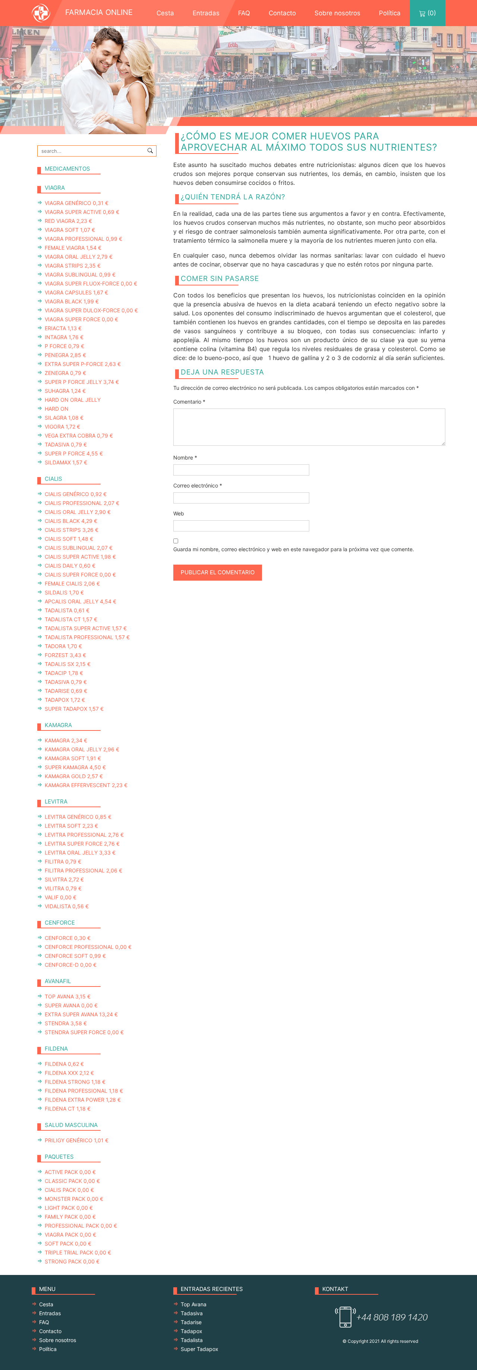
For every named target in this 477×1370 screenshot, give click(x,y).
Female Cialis (72, 583)
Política (390, 13)
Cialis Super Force (80, 574)
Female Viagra (73, 247)
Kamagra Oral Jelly (82, 749)
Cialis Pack (69, 1190)
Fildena (64, 1064)
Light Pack (69, 1208)
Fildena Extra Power (83, 1099)
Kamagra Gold (74, 776)
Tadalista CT (71, 619)
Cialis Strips (71, 530)
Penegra (65, 355)
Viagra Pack (70, 1234)
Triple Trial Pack (78, 1252)
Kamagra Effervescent (86, 785)
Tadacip (64, 673)
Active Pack (70, 1172)
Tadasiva (66, 444)
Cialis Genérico (76, 494)
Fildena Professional (84, 1091)
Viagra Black (72, 301)
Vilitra (63, 888)
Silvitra (64, 879)
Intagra (64, 337)
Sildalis (64, 592)
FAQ (244, 13)
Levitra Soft (71, 826)
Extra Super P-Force (83, 364)
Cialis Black (71, 521)
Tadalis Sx (68, 664)
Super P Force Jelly (82, 382)
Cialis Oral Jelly (78, 512)
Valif (60, 897)
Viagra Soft (70, 230)
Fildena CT (68, 1108)
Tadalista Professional (87, 637)
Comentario (189, 401)
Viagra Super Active (82, 212)
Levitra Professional (84, 834)
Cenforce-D (71, 965)
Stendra (66, 1023)
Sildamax (66, 462)
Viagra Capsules (76, 292)
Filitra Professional (83, 870)
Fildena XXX (69, 1073)
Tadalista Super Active (86, 628)
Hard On (57, 408)
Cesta (165, 13)
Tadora (63, 646)
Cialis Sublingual (79, 547)
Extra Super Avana (81, 1014)
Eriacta (63, 328)
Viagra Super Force (81, 319)
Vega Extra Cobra (79, 435)
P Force (64, 346)
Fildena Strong (75, 1082)
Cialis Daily (70, 565)
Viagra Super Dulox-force (91, 310)
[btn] (150, 150)
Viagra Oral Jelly (79, 256)
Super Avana (71, 1005)
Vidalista (67, 906)
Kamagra (66, 740)
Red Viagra (68, 221)
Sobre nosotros (337, 13)
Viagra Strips (73, 265)
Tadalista (67, 610)
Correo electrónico (197, 485)
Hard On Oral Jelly (73, 400)
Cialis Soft (69, 539)
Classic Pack (72, 1181)
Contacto (282, 13)
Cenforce (68, 938)
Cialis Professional (82, 503)
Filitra (63, 861)
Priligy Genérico (76, 1140)
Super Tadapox (74, 708)
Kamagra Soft (73, 758)
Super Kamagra (75, 767)
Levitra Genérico (78, 817)
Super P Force (74, 453)
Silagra (64, 417)
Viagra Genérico (76, 203)
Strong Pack (72, 1261)
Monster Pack (74, 1199)
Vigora (62, 426)
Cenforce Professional (88, 947)
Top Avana (68, 996)
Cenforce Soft (75, 956)
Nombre (185, 457)
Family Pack (70, 1216)
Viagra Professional (83, 239)
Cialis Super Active (80, 556)
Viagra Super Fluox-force (91, 283)
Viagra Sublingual (80, 274)
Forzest (65, 655)
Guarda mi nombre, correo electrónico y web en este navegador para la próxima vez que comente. (293, 549)
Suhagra (65, 391)
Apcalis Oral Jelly (80, 601)
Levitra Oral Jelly (80, 852)
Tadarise (66, 691)
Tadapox (65, 700)
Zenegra (65, 373)
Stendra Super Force (84, 1032)
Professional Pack (81, 1225)
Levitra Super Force (82, 843)
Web (178, 513)
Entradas (206, 13)
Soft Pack (68, 1243)
